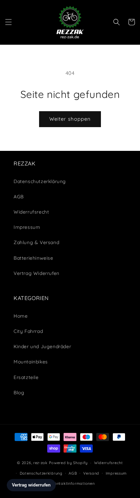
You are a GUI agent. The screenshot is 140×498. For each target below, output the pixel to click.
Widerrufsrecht (108, 462)
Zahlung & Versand (36, 242)
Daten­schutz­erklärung (40, 181)
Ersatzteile (26, 377)
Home (21, 316)
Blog (19, 393)
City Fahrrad (28, 331)
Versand (91, 473)
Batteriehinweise (33, 258)
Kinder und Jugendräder (42, 346)
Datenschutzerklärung (41, 473)
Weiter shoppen (70, 119)
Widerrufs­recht (31, 212)
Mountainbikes (31, 362)
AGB (19, 197)
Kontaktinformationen (73, 483)
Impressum (27, 227)
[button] (8, 22)
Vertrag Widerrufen (36, 273)
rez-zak (40, 462)
